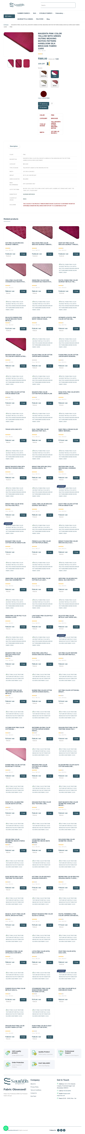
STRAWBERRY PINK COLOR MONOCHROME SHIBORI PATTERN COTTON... (41, 990)
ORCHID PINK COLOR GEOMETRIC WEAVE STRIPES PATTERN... (15, 841)
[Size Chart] (48, 64)
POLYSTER (40, 19)
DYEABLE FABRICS (46, 13)
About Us (33, 1084)
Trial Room (44, 107)
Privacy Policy (35, 1087)
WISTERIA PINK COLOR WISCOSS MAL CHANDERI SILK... (67, 468)
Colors (9, 16)
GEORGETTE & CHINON (25, 19)
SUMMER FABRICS (23, 13)
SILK (34, 13)
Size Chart (33, 1096)
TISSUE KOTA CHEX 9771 (13, 429)
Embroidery (59, 13)
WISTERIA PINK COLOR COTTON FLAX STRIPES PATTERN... (40, 766)
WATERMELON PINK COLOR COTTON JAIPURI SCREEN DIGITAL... (41, 729)
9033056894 (67, 1090)
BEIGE (55, 85)
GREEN (44, 85)
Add (24, 254)
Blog (48, 19)
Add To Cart (45, 104)
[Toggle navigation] (38, 5)
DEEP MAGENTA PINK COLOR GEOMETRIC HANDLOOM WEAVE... (68, 803)
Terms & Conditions (36, 1090)
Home (6, 24)
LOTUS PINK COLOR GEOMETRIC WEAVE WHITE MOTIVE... (41, 841)
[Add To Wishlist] (52, 103)
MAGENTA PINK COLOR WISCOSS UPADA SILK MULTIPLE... (13, 654)
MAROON (43, 76)
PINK (54, 76)
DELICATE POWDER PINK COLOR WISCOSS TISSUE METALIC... (13, 319)
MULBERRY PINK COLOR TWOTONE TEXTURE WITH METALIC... (14, 692)
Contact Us (34, 1093)
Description (14, 146)
